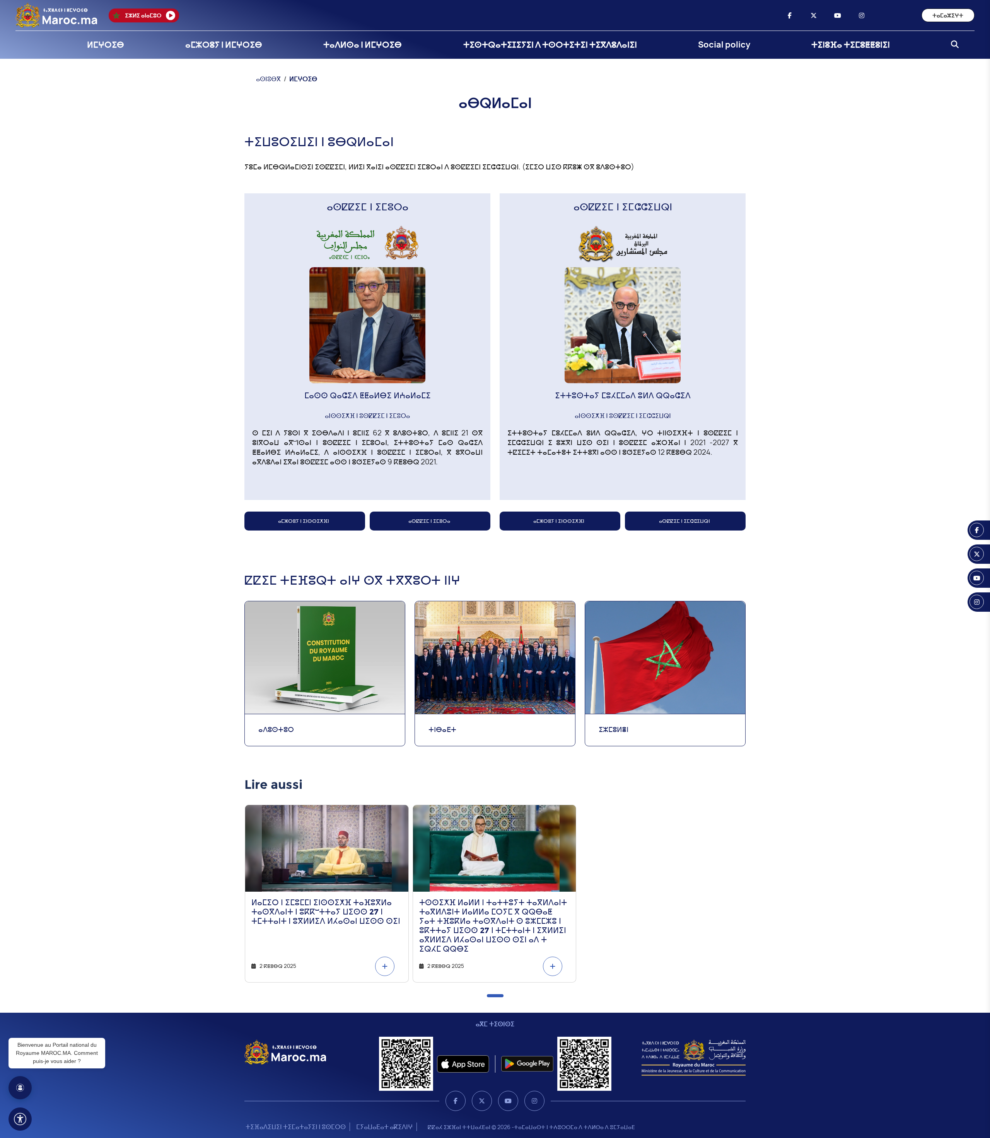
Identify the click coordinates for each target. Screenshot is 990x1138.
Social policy (724, 44)
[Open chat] (20, 1087)
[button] (495, 995)
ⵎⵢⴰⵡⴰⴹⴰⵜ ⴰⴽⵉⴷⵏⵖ (384, 1127)
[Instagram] (534, 1101)
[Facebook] (456, 1101)
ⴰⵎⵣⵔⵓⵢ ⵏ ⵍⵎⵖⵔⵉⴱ (223, 44)
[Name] (20, 1119)
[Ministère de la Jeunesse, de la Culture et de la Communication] (694, 1057)
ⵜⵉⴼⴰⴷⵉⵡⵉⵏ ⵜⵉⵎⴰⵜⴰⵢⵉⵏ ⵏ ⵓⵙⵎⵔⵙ (296, 1127)
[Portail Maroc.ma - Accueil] (285, 1052)
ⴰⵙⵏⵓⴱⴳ (268, 79)
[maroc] (790, 15)
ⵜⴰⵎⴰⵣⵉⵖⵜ (948, 15)
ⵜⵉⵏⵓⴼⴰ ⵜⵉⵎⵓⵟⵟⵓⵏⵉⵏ (850, 44)
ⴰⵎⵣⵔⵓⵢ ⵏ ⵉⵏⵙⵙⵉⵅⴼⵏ (303, 520)
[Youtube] (508, 1101)
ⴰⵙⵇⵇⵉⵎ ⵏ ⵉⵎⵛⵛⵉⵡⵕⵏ (684, 520)
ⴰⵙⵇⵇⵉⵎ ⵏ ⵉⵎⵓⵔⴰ (429, 520)
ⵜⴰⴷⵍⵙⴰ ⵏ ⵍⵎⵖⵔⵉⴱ (362, 44)
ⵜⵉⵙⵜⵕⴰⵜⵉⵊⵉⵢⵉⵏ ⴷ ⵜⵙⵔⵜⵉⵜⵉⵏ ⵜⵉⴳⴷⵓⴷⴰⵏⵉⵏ (550, 44)
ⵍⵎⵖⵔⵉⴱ (105, 44)
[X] (482, 1101)
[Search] (952, 45)
